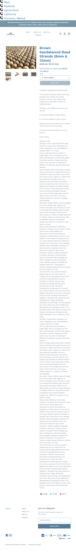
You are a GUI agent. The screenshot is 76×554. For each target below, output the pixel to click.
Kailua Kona (11, 10)
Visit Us (46, 32)
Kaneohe (9, 6)
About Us (37, 32)
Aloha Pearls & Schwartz (18, 544)
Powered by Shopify (34, 544)
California (10, 14)
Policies (38, 35)
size (41, 74)
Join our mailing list (46, 508)
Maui (7, 2)
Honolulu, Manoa (14, 18)
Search (8, 508)
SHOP (27, 32)
